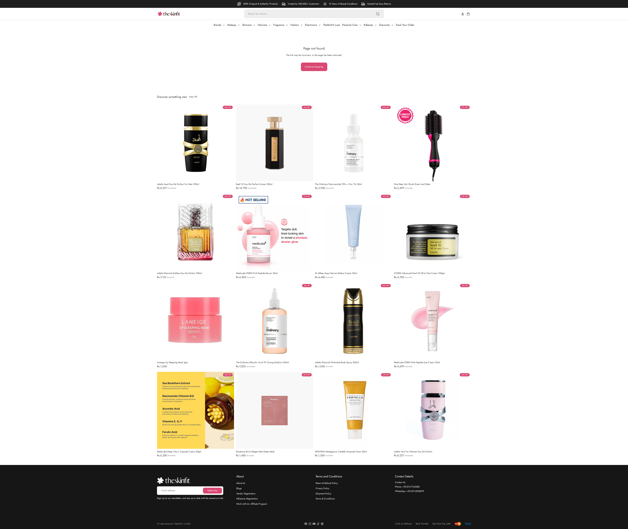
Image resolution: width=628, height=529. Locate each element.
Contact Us (400, 482)
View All (193, 96)
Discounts (384, 25)
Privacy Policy (322, 488)
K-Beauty (368, 25)
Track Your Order (405, 25)
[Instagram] (310, 524)
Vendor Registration (245, 493)
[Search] (377, 14)
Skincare (247, 25)
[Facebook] (305, 524)
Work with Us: (251, 503)
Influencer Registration (247, 498)
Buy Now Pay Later (442, 523)
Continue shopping (314, 66)
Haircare (262, 25)
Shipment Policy (323, 493)
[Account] (462, 14)
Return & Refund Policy (327, 483)
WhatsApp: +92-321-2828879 (409, 491)
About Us (240, 483)
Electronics (311, 25)
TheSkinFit (178, 523)
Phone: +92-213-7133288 (407, 486)
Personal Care (350, 25)
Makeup (231, 25)
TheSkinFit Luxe (331, 25)
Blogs (239, 488)
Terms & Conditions (325, 498)
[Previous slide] (241, 143)
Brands (217, 25)
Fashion (294, 25)
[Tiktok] (318, 524)
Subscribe (212, 490)
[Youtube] (314, 524)
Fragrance (278, 25)
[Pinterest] (322, 524)
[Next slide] (308, 143)
